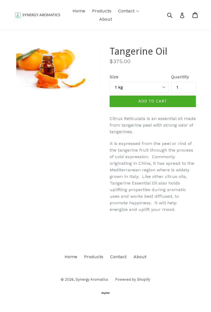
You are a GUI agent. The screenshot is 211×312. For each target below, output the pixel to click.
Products (101, 10)
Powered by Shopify (132, 279)
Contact (129, 10)
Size (114, 76)
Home (79, 10)
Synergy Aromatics (92, 279)
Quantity (180, 76)
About (105, 19)
